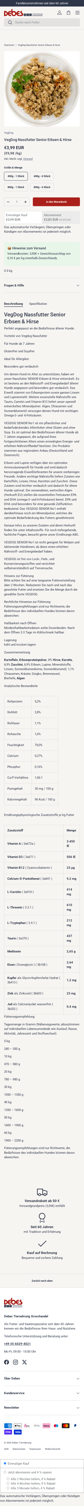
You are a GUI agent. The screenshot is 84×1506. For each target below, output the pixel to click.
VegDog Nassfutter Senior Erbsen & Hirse (39, 45)
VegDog (8, 132)
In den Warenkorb (56, 201)
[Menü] (77, 12)
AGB (6, 1449)
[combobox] (42, 22)
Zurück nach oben (42, 1280)
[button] (68, 12)
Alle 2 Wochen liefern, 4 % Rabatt (32, 1479)
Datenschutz (19, 1449)
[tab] (13, 303)
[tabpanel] (42, 735)
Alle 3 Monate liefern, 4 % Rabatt (32, 1488)
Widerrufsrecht (52, 1449)
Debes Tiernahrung (21, 1442)
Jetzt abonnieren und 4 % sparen (29, 1472)
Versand (28, 158)
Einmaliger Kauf (18, 1463)
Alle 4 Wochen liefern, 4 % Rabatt (32, 1483)
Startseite (9, 45)
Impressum (35, 1449)
